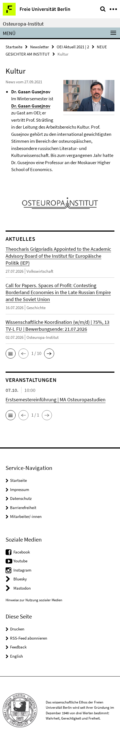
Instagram (22, 570)
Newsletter (39, 46)
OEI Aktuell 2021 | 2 (73, 46)
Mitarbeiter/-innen (26, 516)
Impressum (19, 489)
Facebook (21, 552)
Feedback (18, 647)
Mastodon (22, 588)
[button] (11, 353)
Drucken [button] (17, 629)
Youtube (20, 560)
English (16, 656)
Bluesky (20, 579)
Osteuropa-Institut (23, 23)
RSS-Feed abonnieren (28, 638)
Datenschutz (21, 498)
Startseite (14, 46)
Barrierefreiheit (23, 507)
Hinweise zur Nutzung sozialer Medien (34, 600)
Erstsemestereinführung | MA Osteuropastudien (55, 399)
